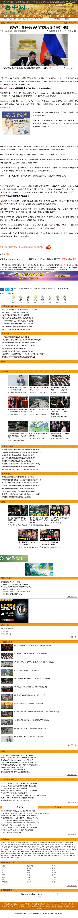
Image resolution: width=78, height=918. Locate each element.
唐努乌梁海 (4, 853)
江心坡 (19, 853)
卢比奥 (23, 842)
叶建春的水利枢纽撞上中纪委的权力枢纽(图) (15, 800)
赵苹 (53, 875)
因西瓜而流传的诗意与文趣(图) (11, 582)
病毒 (27, 842)
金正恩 (61, 845)
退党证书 (66, 906)
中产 (67, 849)
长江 (6, 845)
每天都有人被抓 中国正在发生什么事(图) (14, 788)
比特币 (35, 849)
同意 (69, 4)
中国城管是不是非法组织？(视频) (11, 832)
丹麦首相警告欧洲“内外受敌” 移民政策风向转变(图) (19, 466)
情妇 (50, 847)
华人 (46, 853)
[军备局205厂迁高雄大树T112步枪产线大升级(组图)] (7, 695)
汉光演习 (26, 845)
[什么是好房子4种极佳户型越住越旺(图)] (7, 670)
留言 (61, 31)
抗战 (22, 855)
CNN (14, 168)
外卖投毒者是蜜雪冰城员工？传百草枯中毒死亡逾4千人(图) (19, 818)
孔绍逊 (12, 414)
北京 (6, 851)
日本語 (71, 904)
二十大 (21, 414)
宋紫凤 (4, 866)
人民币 (42, 849)
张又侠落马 (4, 631)
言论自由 (34, 853)
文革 (15, 857)
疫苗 (9, 845)
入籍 (69, 853)
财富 (64, 849)
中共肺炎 (3, 842)
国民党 (42, 845)
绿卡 (72, 853)
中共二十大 (26, 414)
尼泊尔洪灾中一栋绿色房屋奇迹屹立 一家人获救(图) (17, 755)
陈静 (28, 873)
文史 (51, 16)
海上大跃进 (58, 547)
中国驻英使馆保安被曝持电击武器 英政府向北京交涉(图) (20, 449)
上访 (53, 851)
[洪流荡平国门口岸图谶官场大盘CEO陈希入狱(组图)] (7, 654)
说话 (40, 438)
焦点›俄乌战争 (70, 23)
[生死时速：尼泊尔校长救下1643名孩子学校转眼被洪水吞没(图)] (7, 662)
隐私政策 (42, 904)
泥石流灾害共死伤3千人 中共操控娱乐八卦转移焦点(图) (31, 728)
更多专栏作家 (72, 885)
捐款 (21, 904)
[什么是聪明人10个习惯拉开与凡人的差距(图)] (7, 736)
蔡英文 (2, 851)
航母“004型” (45, 547)
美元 (31, 849)
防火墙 (42, 851)
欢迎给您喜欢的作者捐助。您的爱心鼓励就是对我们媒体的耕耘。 (22, 247)
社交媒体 (6, 849)
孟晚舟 (74, 845)
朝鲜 (12, 849)
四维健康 (5, 882)
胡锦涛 (16, 414)
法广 (2, 849)
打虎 (62, 847)
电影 (67, 416)
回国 (67, 853)
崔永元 (29, 847)
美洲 (5, 19)
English (49, 904)
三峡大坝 (66, 842)
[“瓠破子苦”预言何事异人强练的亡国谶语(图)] (7, 703)
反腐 (59, 847)
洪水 (12, 845)
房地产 (55, 849)
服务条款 (34, 904)
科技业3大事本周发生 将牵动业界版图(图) (16, 329)
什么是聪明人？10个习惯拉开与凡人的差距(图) (28, 736)
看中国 (16, 8)
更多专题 (73, 637)
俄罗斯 (7, 81)
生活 (57, 16)
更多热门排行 (72, 802)
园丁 (3, 875)
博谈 (34, 16)
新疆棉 (71, 842)
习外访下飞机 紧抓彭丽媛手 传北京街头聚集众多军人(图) (19, 762)
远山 (28, 870)
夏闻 (53, 870)
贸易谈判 (16, 847)
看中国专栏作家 (8, 862)
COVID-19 (32, 842)
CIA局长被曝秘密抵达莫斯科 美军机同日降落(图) (18, 455)
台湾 (74, 849)
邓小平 (38, 855)
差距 (18, 392)
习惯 (15, 392)
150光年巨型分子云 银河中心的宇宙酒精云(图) (15, 772)
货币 (38, 849)
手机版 (49, 31)
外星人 (9, 857)
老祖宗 (36, 438)
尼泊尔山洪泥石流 (63, 392)
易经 (59, 855)
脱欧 (19, 849)
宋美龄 (34, 855)
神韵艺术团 (20, 906)
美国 (23, 16)
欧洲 (10, 19)
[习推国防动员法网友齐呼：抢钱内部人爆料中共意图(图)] (7, 645)
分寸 (43, 438)
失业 (54, 523)
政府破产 (37, 547)
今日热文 (5, 371)
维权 (46, 851)
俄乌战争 (52, 225)
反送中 (44, 847)
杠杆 (28, 849)
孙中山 (25, 855)
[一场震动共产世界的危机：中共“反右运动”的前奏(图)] (7, 720)
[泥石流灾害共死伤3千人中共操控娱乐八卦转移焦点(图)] (7, 728)
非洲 (24, 19)
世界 (45, 16)
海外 (5, 855)
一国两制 (73, 847)
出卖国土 (53, 842)
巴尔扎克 (61, 438)
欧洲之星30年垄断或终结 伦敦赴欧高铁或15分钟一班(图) (21, 464)
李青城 (54, 877)
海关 (58, 853)
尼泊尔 (40, 392)
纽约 (40, 16)
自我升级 (23, 392)
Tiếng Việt (64, 904)
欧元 (45, 849)
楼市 (58, 849)
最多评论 (20, 807)
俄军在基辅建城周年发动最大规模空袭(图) (16, 337)
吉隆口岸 (55, 392)
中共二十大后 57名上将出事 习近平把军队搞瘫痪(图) (30, 687)
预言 (2, 857)
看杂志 (36, 906)
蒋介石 (30, 855)
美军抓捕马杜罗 (6, 634)
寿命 (12, 857)
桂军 (19, 855)
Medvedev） (65, 288)
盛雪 (28, 875)
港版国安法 (21, 845)
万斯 (9, 847)
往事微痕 (32, 845)
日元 (48, 849)
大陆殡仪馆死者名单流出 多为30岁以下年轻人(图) (16, 820)
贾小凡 (4, 868)
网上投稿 (7, 904)
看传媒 (54, 906)
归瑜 (53, 868)
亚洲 (19, 19)
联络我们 (15, 904)
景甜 (54, 438)
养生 (18, 857)
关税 (2, 847)
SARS (22, 853)
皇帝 (52, 855)
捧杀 (57, 438)
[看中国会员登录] (14, 558)
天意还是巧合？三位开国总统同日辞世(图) (14, 584)
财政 (61, 849)
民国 (16, 855)
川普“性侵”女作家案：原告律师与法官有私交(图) (18, 318)
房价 (16, 851)
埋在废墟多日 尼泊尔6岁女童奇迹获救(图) (14, 769)
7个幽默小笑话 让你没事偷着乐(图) (12, 767)
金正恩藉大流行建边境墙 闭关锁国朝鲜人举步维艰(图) (20, 342)
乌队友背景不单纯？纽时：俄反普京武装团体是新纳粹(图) (21, 340)
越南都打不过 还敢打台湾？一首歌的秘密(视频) (17, 351)
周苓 (3, 873)
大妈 (13, 851)
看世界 (10, 23)
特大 (69, 31)
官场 (17, 16)
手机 (74, 855)
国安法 (2, 845)
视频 (68, 16)
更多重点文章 (72, 745)
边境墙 (5, 847)
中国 (15, 441)
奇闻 (63, 16)
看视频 (42, 906)
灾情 (41, 414)
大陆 (11, 16)
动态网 (74, 906)
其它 (41, 19)
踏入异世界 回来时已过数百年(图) (11, 589)
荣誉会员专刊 (7, 578)
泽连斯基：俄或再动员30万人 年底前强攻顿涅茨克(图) (20, 469)
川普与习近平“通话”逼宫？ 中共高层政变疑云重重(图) (19, 309)
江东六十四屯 (68, 851)
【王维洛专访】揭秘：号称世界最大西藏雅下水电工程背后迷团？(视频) (36, 712)
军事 (36, 19)
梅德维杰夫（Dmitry (54, 288)
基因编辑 (37, 851)
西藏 (18, 441)
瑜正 (3, 879)
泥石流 (38, 414)
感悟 (71, 855)
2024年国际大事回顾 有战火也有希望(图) (15, 315)
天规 (32, 438)
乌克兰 (66, 101)
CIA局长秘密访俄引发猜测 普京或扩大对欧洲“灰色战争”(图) (21, 452)
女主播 (39, 853)
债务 (25, 849)
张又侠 (45, 842)
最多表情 (58, 807)
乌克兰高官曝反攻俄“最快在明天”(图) (14, 348)
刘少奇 (45, 855)
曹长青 (29, 882)
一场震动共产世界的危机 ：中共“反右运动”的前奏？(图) (31, 720)
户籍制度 (59, 523)
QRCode (17, 288)
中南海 (34, 847)
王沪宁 (21, 847)
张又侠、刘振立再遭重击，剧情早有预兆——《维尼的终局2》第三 (60, 412)
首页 (6, 16)
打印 (65, 31)
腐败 (56, 847)
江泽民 (25, 847)
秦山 (3, 877)
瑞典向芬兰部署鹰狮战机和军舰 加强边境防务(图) (18, 458)
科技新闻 (30, 19)
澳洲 (14, 19)
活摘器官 (58, 842)
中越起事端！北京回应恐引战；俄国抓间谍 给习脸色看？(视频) (23, 354)
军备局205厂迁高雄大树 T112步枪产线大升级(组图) (30, 695)
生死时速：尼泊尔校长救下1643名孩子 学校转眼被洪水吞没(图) (34, 662)
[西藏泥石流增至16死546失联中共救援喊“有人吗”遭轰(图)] (7, 678)
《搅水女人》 (68, 438)
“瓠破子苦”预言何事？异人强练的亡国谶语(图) (28, 703)
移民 (48, 853)
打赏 (57, 31)
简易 (53, 866)
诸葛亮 (55, 855)
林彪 (42, 855)
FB (10, 849)
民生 (2, 855)
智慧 (68, 855)
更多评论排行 (72, 834)
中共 (57, 845)
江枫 (28, 879)
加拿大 (16, 849)
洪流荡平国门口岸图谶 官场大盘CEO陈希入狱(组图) (30, 654)
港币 (51, 849)
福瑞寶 (60, 906)
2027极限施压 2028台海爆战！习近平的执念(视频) (17, 830)
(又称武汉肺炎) (10, 842)
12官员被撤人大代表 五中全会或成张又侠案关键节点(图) (19, 790)
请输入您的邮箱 (26, 894)
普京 (2, 196)
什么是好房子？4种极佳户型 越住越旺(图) (27, 670)
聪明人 (12, 392)
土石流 (45, 392)
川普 (16, 842)
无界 (40, 908)
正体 (53, 31)
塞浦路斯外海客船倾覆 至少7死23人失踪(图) (16, 461)
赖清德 (69, 845)
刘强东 (9, 851)
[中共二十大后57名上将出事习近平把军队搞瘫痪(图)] (7, 687)
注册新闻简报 (7, 890)
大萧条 (26, 547)
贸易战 (37, 842)
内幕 (37, 847)
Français (56, 904)
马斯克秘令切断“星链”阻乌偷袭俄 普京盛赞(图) (17, 326)
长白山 (9, 853)
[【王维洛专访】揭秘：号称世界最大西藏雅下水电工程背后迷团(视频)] (7, 712)
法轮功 (57, 851)
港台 (28, 16)
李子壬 (54, 879)
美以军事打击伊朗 (7, 628)
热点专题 (5, 625)
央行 (22, 849)
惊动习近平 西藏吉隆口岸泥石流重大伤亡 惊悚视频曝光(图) (19, 815)
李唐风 (54, 873)
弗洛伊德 (50, 845)
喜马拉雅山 (34, 392)
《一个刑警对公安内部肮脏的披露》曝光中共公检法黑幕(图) (20, 823)
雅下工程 (34, 525)
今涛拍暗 (30, 866)
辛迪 (53, 882)
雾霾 (33, 851)
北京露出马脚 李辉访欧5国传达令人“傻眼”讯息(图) (18, 357)
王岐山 (65, 845)
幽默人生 (63, 855)
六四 (49, 842)
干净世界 (55, 416)
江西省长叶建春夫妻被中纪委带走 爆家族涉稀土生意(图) (19, 786)
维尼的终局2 (62, 416)
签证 (64, 853)
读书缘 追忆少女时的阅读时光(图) (11, 594)
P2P (30, 851)
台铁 (62, 842)
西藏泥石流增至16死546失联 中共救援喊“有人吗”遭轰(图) (32, 678)
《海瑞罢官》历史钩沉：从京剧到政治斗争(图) (16, 591)
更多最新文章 (72, 774)
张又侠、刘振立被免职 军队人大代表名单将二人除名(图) (19, 783)
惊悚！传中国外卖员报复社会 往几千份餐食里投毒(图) (18, 811)
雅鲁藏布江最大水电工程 (45, 525)
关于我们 (27, 904)
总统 (5, 88)
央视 (43, 853)
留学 (55, 853)
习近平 (41, 842)
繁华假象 (31, 547)
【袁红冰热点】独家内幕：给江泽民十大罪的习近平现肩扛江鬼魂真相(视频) (25, 813)
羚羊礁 (52, 547)
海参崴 (71, 849)
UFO (54, 845)
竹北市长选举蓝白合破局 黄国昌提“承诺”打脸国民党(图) (18, 758)
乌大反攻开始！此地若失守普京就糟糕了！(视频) (18, 345)
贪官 (47, 847)
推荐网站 (5, 906)
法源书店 (28, 906)
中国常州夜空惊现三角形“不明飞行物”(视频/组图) (18, 324)
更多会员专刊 (72, 596)
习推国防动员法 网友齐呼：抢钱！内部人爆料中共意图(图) (32, 645)
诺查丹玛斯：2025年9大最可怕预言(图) (15, 312)
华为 (53, 847)
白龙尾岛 (13, 853)
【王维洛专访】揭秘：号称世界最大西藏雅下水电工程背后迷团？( (38, 520)
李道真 (29, 868)
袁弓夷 (15, 845)
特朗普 (19, 842)
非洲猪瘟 (23, 851)
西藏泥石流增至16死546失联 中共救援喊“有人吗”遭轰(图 (17, 436)
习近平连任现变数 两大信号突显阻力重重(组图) (16, 587)
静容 (28, 877)
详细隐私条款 (39, 4)
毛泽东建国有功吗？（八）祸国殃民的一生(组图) (16, 825)
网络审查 (62, 851)
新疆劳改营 (28, 853)
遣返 (61, 853)
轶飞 (3, 870)
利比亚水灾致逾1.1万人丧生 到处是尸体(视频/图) (18, 321)
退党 (46, 845)
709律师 (49, 851)
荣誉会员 (62, 265)
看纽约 (48, 906)
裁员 (22, 547)
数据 (44, 414)
